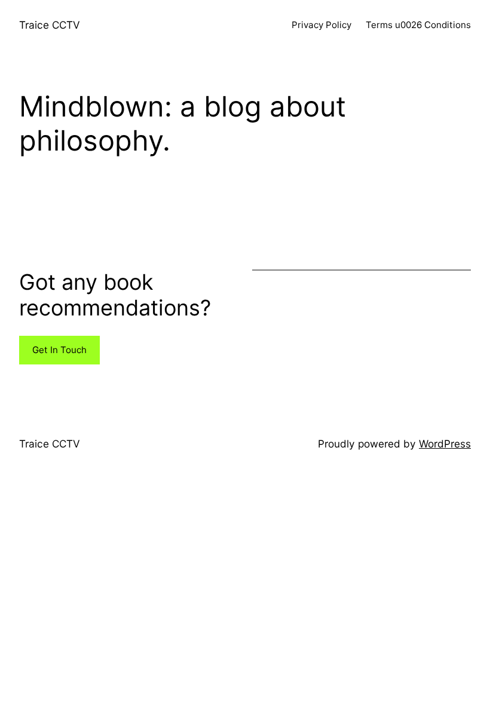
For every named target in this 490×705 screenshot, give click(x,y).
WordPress (445, 443)
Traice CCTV (49, 25)
